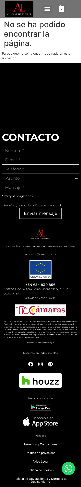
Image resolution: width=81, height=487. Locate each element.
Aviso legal (52, 246)
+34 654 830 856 (40, 285)
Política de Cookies (67, 246)
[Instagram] (40, 364)
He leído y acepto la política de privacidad (32, 205)
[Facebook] (31, 364)
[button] (47, 9)
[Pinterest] (50, 364)
